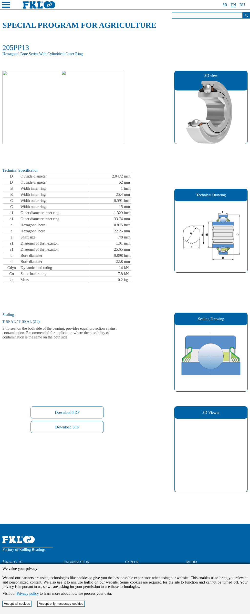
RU (242, 5)
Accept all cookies (17, 603)
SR (224, 5)
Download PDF (67, 412)
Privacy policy (28, 593)
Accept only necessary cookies (61, 603)
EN (233, 5)
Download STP (67, 427)
